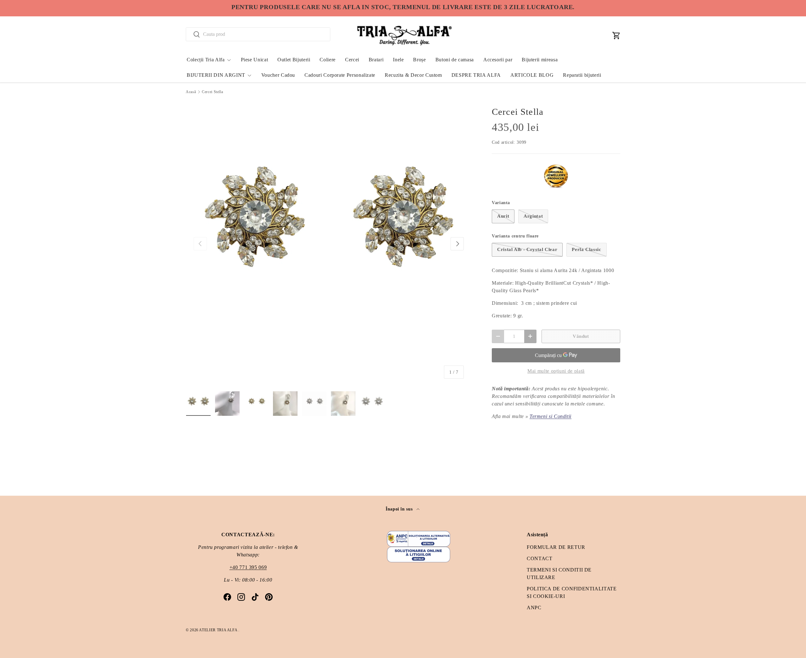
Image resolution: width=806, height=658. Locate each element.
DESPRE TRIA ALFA (476, 75)
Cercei (352, 59)
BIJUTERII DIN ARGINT (216, 75)
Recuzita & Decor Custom (413, 75)
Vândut (581, 336)
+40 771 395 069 (248, 567)
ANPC (534, 607)
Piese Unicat (254, 59)
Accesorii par (497, 59)
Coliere (327, 59)
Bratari (376, 59)
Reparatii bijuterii (582, 75)
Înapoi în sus (400, 508)
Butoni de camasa (454, 59)
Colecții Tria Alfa (206, 59)
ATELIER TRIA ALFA (218, 630)
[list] (328, 243)
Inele (398, 59)
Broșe (419, 59)
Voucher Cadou (278, 75)
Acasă (191, 92)
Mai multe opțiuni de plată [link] (556, 371)
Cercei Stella (212, 92)
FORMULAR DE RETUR (556, 547)
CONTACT (539, 558)
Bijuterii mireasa (540, 59)
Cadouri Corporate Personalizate (339, 75)
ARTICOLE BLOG (531, 75)
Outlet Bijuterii (293, 59)
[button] (616, 35)
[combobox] (258, 34)
